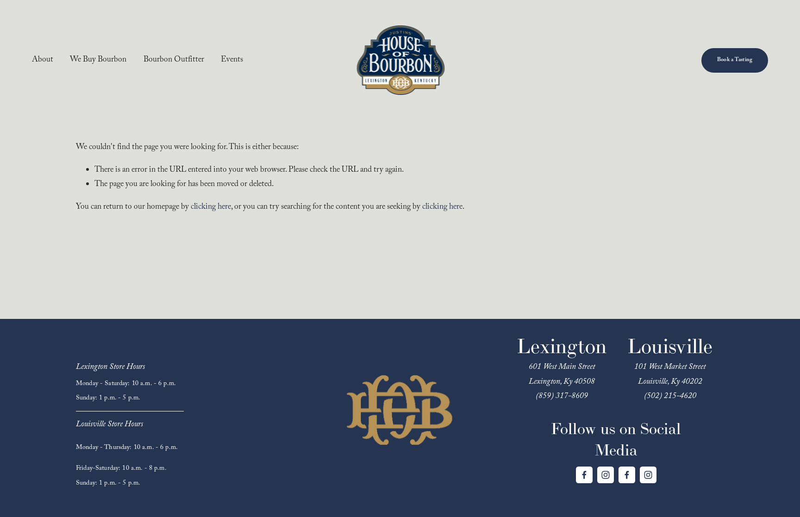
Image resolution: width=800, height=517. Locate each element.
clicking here (211, 207)
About (42, 60)
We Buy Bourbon (98, 60)
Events (232, 60)
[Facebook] (584, 475)
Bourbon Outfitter (174, 60)
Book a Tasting (734, 60)
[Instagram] (605, 475)
